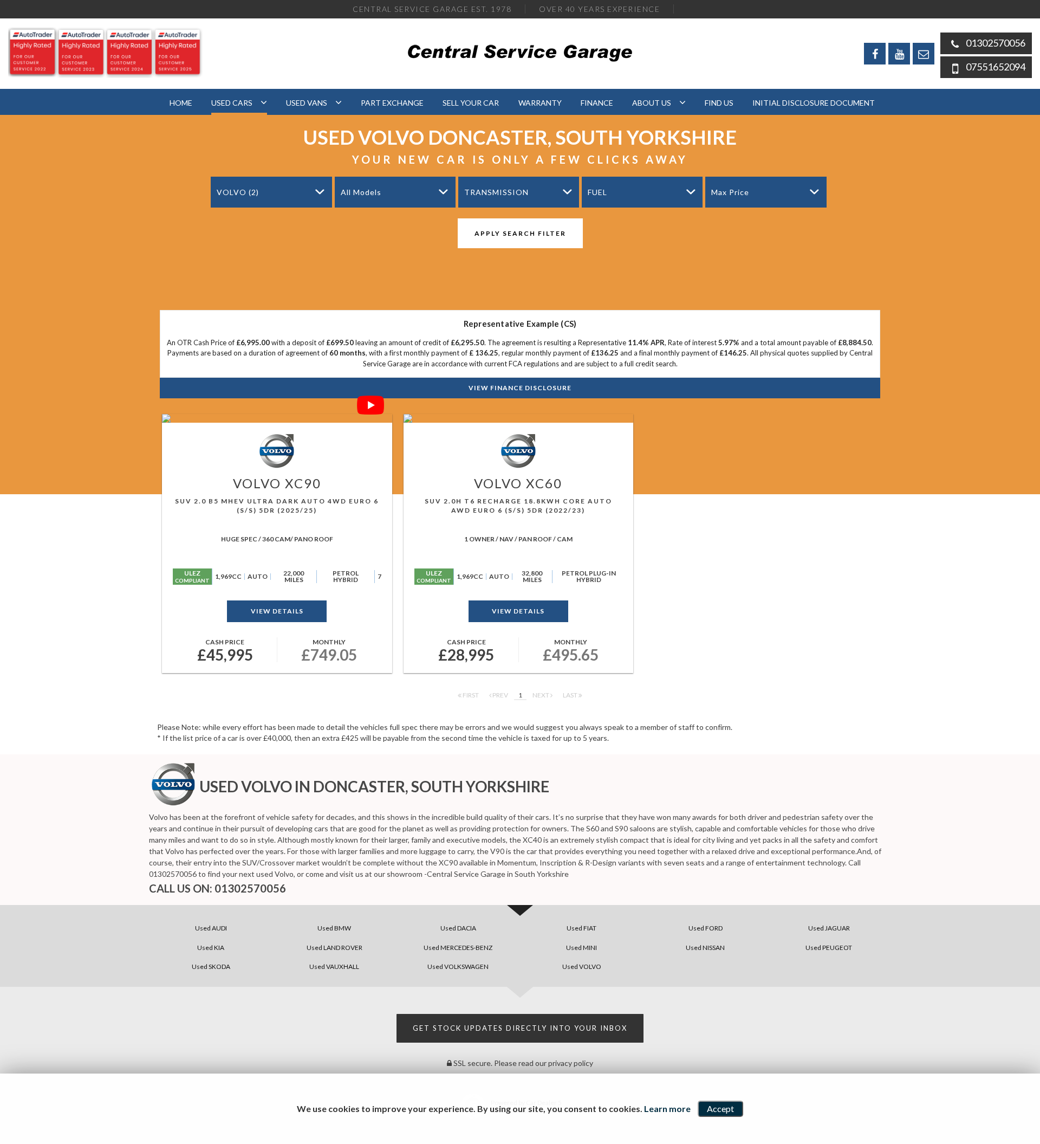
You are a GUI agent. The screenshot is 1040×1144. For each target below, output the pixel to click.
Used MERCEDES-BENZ (458, 947)
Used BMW (334, 928)
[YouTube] (899, 53)
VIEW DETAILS (277, 611)
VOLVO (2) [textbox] (238, 192)
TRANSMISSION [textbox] (496, 192)
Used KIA (210, 947)
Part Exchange (392, 102)
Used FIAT (581, 928)
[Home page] (520, 53)
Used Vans (306, 102)
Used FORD (705, 928)
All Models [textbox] (361, 192)
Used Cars (231, 102)
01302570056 (995, 43)
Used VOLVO (581, 966)
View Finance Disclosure (520, 388)
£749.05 (329, 651)
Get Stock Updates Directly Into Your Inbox (520, 1028)
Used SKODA (211, 966)
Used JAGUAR (829, 928)
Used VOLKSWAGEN (458, 966)
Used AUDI (211, 928)
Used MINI (581, 947)
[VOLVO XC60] (519, 418)
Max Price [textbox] (730, 192)
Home (181, 102)
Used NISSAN (705, 947)
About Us (651, 102)
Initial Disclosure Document (813, 102)
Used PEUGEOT (828, 947)
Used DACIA (458, 928)
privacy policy (570, 1063)
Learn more (667, 1108)
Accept (720, 1108)
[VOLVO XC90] (277, 418)
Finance (597, 102)
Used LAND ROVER (334, 947)
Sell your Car (471, 102)
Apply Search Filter (520, 233)
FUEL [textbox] (597, 192)
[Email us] (923, 53)
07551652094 (995, 67)
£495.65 (571, 651)
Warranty (540, 102)
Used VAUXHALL (334, 966)
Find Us (719, 102)
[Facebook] (875, 53)
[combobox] (271, 192)
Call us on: (217, 888)
